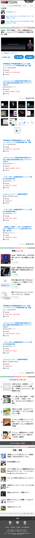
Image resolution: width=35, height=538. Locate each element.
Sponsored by (22, 98)
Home (10, 524)
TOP (17, 518)
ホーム (3, 5)
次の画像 (29, 57)
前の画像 (19, 57)
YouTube (25, 524)
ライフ (31, 5)
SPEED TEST (17, 5)
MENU (28, 1)
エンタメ (24, 5)
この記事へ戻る (5, 57)
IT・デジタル (10, 5)
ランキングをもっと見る (17, 443)
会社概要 (18, 527)
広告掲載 (13, 527)
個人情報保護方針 (26, 527)
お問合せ (7, 527)
